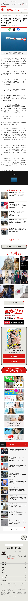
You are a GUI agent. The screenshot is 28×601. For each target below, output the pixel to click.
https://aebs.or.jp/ (11, 558)
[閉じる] (26, 4)
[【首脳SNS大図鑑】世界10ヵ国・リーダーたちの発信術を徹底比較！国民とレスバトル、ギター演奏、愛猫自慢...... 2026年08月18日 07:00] (21, 263)
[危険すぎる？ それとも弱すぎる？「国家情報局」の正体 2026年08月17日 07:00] (7, 277)
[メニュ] (25, 9)
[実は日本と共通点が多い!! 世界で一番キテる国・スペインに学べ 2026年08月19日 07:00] (7, 263)
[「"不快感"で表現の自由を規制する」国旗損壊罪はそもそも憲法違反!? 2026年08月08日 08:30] (21, 291)
